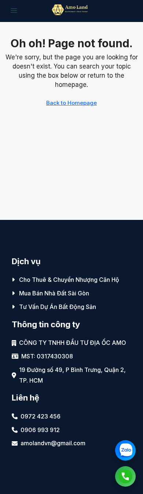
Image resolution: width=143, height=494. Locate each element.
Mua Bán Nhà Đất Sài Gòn (54, 293)
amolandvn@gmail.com (53, 443)
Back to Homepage (71, 102)
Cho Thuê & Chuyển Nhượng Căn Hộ (69, 279)
